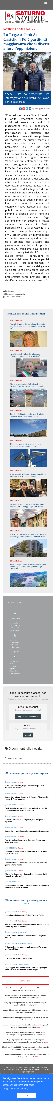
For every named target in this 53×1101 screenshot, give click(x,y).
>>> (37, 990)
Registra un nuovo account (28, 716)
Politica (30, 29)
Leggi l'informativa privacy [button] (15, 1088)
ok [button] (26, 1096)
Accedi (28, 735)
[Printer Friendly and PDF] (41, 108)
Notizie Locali (14, 29)
